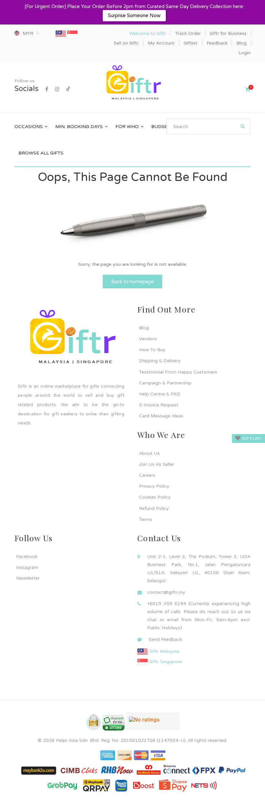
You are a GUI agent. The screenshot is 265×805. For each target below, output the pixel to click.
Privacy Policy (154, 486)
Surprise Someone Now (134, 15)
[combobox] (208, 126)
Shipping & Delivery (160, 360)
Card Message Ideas (161, 416)
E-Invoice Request (158, 405)
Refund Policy (154, 508)
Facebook (26, 556)
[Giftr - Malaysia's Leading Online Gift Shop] (132, 83)
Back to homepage (132, 281)
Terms (145, 519)
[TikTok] (68, 89)
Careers (147, 475)
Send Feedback (165, 639)
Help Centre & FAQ (159, 394)
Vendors (148, 339)
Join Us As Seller (156, 464)
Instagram (27, 567)
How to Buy (152, 350)
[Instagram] (57, 89)
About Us (149, 453)
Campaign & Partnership (165, 383)
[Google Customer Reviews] (152, 723)
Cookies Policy (155, 497)
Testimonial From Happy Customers (178, 372)
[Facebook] (46, 89)
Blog (144, 328)
